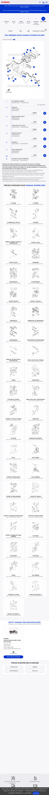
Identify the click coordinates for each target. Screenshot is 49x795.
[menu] (46, 2)
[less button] (38, 113)
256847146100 (15, 110)
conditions (26, 7)
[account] (40, 2)
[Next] (28, 31)
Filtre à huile (14, 667)
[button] (46, 29)
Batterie (35, 667)
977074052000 (15, 136)
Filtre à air (35, 670)
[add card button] (44, 113)
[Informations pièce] (7, 156)
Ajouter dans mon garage (13, 656)
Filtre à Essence (14, 670)
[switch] (14, 39)
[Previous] (20, 31)
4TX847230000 (15, 119)
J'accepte (36, 793)
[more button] (42, 113)
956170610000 (15, 152)
